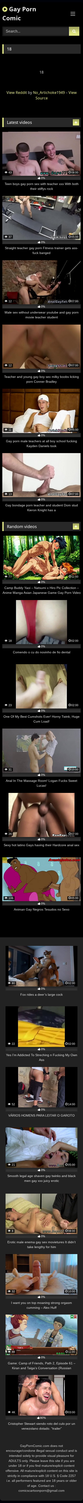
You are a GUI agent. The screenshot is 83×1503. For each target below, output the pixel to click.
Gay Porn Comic (19, 13)
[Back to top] (69, 1489)
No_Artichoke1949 (49, 92)
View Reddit (16, 92)
